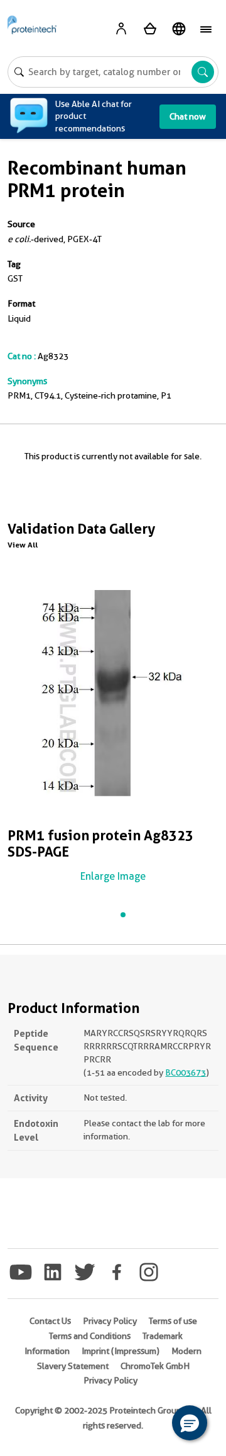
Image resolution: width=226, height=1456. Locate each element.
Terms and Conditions (90, 1336)
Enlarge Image (113, 876)
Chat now (188, 116)
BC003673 (185, 1072)
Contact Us (50, 1321)
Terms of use (173, 1321)
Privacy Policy (110, 1321)
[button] (189, 1422)
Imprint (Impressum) (120, 1351)
